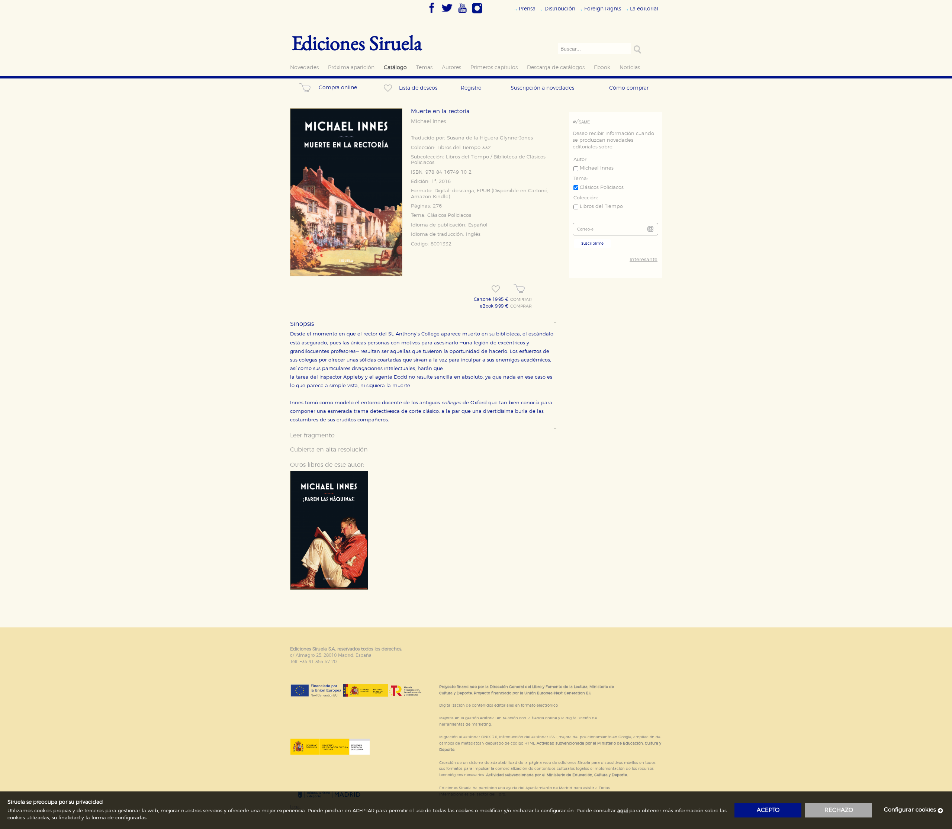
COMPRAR (521, 300)
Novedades (304, 67)
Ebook (602, 67)
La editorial (644, 9)
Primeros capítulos (494, 67)
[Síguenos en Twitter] (447, 14)
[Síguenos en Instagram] (477, 14)
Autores (451, 67)
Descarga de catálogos (556, 67)
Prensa (527, 9)
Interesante (643, 259)
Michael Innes (428, 121)
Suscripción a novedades (542, 88)
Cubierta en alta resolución (329, 450)
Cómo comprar (629, 88)
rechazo (838, 810)
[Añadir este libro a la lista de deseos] (496, 289)
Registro (471, 88)
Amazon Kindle (429, 197)
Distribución (559, 9)
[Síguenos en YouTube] (462, 14)
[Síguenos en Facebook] (431, 14)
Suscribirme (592, 243)
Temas (424, 67)
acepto (768, 810)
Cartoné (537, 191)
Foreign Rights (602, 9)
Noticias (630, 67)
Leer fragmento (312, 435)
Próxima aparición (351, 67)
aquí (622, 811)
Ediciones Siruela (357, 42)
